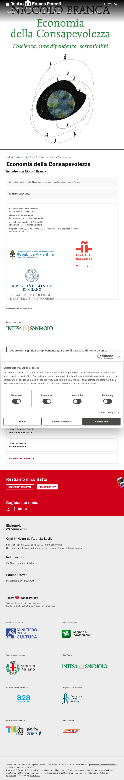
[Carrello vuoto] (115, 4)
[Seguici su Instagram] (8, 509)
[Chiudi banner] (119, 357)
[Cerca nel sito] (103, 4)
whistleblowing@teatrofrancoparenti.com (24, 772)
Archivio (9, 157)
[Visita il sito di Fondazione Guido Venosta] (87, 704)
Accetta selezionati (62, 421)
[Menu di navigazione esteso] (7, 4)
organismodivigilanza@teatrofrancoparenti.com (65, 772)
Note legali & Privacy (15, 770)
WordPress (35, 775)
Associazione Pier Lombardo (58, 157)
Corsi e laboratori (92, 12)
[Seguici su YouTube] (20, 509)
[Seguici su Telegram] (25, 509)
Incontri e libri (72, 12)
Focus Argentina (37, 157)
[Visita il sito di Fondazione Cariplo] (31, 737)
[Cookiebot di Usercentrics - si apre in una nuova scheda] (99, 356)
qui (39, 182)
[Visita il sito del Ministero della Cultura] (31, 639)
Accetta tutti (101, 421)
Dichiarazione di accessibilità (99, 770)
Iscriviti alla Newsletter (20, 459)
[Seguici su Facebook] (14, 509)
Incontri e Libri (22, 157)
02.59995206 (16, 529)
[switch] (46, 401)
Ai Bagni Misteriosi (40, 12)
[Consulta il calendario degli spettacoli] (109, 4)
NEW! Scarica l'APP (47, 487)
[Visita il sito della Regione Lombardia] (87, 639)
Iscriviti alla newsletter (19, 487)
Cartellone (12, 12)
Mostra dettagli (107, 412)
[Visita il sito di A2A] (31, 704)
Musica (58, 12)
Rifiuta (22, 421)
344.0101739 (27, 580)
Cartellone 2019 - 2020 (19, 194)
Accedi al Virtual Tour (19, 433)
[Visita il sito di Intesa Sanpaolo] (87, 671)
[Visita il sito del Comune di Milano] (31, 671)
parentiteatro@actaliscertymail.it (103, 764)
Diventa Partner (16, 447)
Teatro (24, 12)
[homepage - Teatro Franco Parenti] (55, 4)
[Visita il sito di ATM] (87, 737)
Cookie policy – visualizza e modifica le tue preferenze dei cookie (55, 770)
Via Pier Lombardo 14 (17, 563)
